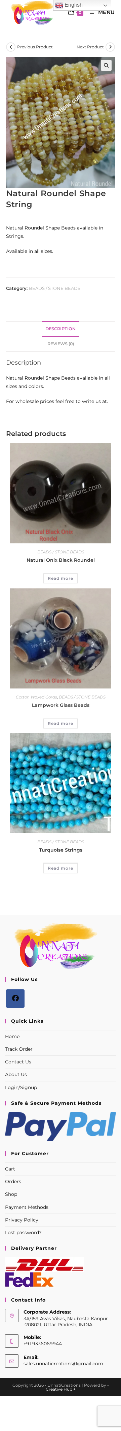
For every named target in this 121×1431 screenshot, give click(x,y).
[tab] (60, 329)
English (73, 5)
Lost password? (23, 1233)
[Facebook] (15, 998)
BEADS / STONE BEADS (54, 288)
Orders (13, 1181)
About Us (16, 1074)
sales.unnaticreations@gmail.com (63, 1364)
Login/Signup (21, 1087)
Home (12, 1036)
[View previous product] (10, 47)
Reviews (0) (60, 343)
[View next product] (110, 47)
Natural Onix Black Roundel (61, 560)
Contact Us (18, 1062)
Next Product (90, 46)
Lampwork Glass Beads (60, 705)
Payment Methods (26, 1207)
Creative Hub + (61, 1389)
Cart (10, 1169)
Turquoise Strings (60, 850)
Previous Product (35, 46)
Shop (11, 1194)
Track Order (19, 1049)
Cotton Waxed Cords (36, 696)
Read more (60, 578)
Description (60, 328)
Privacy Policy (21, 1220)
